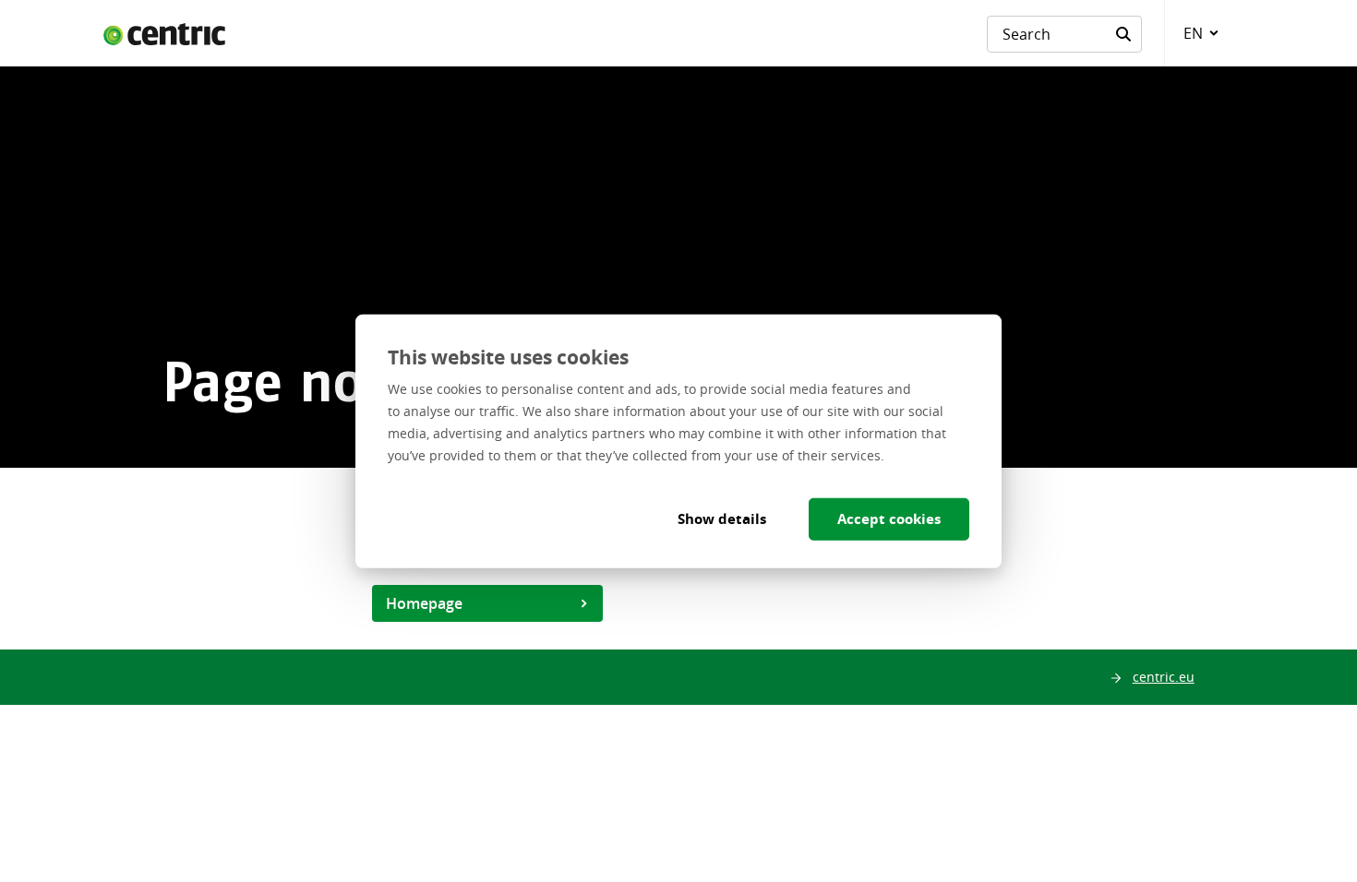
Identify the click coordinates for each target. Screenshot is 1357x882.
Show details (722, 518)
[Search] (1123, 34)
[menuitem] (1197, 33)
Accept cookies (889, 518)
